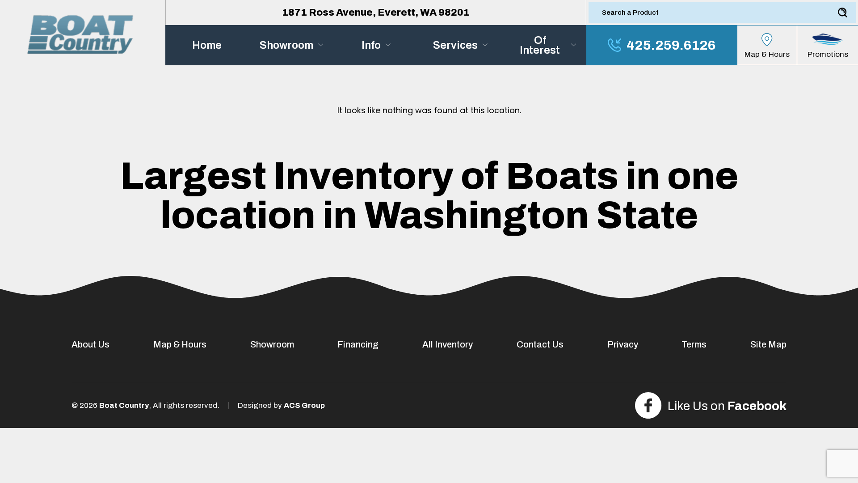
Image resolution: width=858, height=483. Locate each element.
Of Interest (540, 45)
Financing (358, 344)
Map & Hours (179, 344)
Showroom (286, 45)
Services (455, 45)
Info (371, 45)
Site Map (768, 344)
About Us (90, 344)
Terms (694, 344)
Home (207, 45)
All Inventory (447, 344)
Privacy (622, 344)
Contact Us (540, 344)
